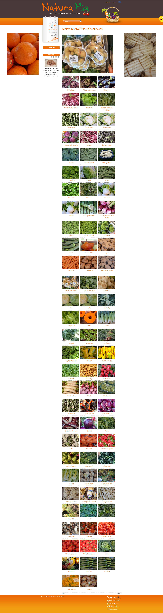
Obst (53, 28)
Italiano (114, 2)
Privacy (55, 596)
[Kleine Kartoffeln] (87, 54)
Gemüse (51, 30)
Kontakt (54, 35)
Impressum (48, 596)
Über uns (53, 23)
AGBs (42, 596)
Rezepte (53, 32)
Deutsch (108, 2)
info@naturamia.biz (112, 605)
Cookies (61, 596)
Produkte (53, 25)
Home (54, 20)
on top (119, 593)
